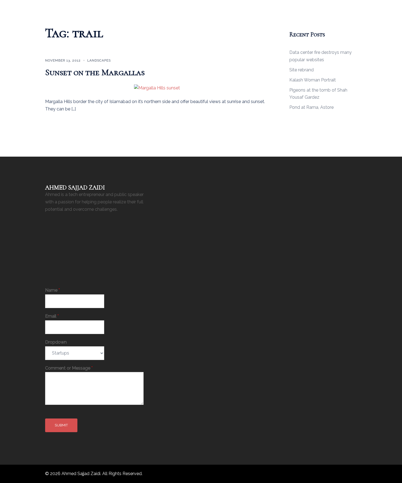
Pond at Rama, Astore (311, 107)
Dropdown (56, 342)
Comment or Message (69, 368)
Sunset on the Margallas (95, 72)
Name (52, 290)
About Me (182, 7)
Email (52, 316)
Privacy (222, 7)
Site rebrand (301, 69)
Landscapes (99, 60)
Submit (61, 425)
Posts (203, 7)
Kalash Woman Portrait (312, 80)
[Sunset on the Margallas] (157, 87)
